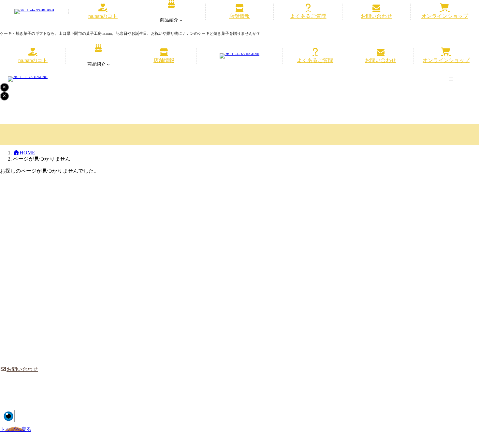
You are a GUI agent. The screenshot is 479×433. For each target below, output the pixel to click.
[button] (103, 12)
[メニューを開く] (451, 79)
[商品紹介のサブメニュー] (181, 20)
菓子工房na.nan (420, 413)
